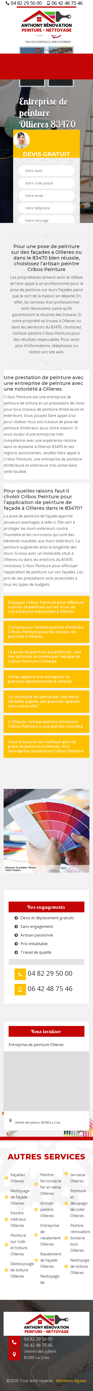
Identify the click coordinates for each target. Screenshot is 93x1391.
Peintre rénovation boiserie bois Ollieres (79, 1238)
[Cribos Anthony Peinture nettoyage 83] (46, 20)
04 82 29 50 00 (26, 3)
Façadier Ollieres (17, 1178)
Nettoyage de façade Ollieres (19, 1197)
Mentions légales (71, 1380)
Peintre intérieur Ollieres (18, 1219)
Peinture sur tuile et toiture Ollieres (18, 1245)
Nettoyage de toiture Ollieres (79, 1266)
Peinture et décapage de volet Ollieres (79, 1203)
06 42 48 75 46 (66, 3)
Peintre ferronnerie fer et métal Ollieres (49, 1184)
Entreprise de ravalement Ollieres (49, 1235)
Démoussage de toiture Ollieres (19, 1270)
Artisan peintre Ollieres (47, 1209)
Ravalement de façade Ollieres (49, 1260)
